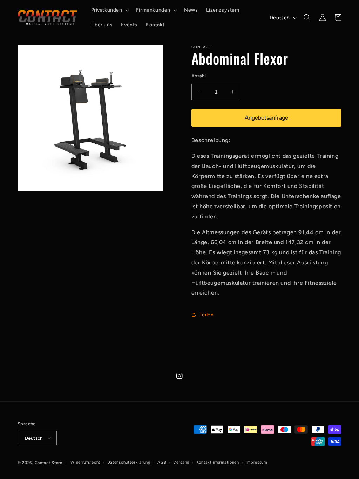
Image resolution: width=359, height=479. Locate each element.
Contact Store (48, 462)
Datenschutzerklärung (129, 462)
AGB (161, 462)
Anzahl (198, 76)
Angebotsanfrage (266, 117)
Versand (181, 462)
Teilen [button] (206, 315)
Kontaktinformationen (217, 462)
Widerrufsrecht (85, 462)
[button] (109, 10)
